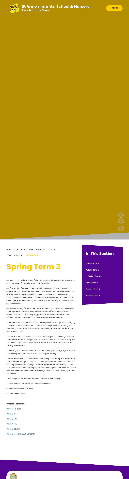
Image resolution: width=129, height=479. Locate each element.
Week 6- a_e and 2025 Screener (20, 434)
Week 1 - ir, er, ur (13, 409)
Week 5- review (13, 429)
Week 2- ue (11, 414)
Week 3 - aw (11, 419)
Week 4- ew (11, 424)
